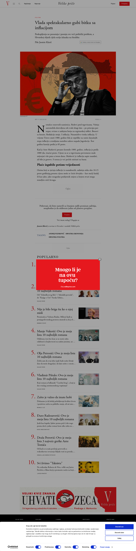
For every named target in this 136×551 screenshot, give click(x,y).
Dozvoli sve (119, 527)
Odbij (119, 538)
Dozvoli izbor (119, 532)
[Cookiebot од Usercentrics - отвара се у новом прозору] (13, 547)
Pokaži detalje (105, 547)
